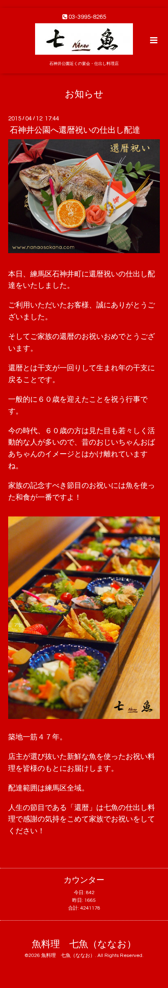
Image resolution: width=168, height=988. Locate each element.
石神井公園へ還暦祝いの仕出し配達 (75, 130)
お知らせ (84, 94)
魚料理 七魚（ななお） (84, 944)
